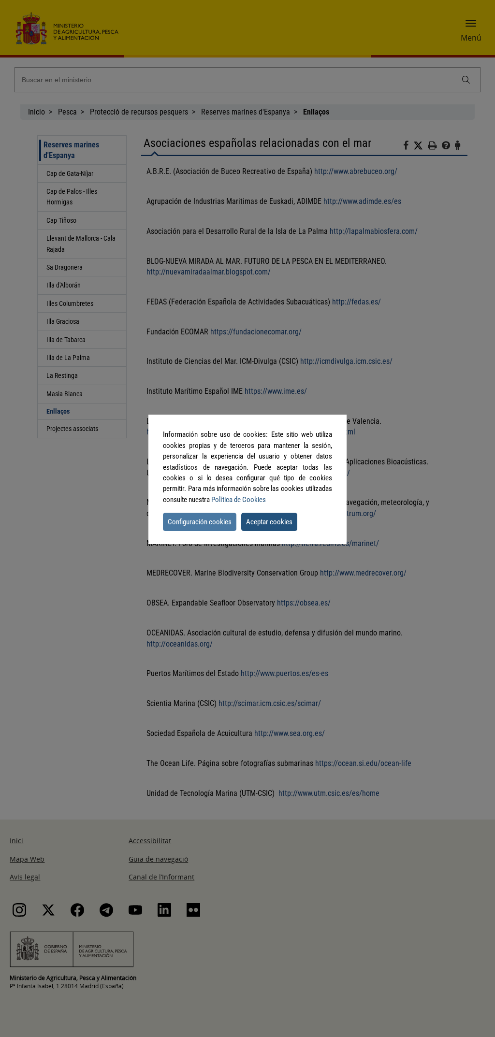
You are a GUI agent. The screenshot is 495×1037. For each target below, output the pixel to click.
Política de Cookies (238, 499)
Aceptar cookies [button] (269, 522)
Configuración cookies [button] (200, 522)
